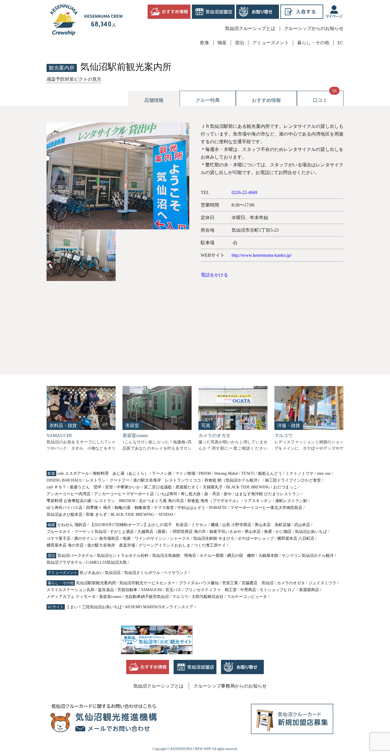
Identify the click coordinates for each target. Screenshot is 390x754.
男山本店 (253, 531)
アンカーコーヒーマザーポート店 (124, 494)
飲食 (204, 42)
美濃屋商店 (309, 590)
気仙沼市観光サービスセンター (147, 583)
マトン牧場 (185, 473)
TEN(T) (248, 473)
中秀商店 (248, 590)
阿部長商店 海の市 (189, 531)
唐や (228, 494)
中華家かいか (128, 487)
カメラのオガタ (291, 583)
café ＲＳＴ (56, 487)
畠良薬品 (106, 590)
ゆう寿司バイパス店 (65, 508)
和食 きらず (96, 514)
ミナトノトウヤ (299, 473)
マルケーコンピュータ (247, 597)
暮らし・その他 (313, 42)
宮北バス (173, 590)
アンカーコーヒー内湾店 (69, 494)
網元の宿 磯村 (241, 555)
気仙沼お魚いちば (311, 531)
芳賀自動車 (127, 590)
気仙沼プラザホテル (65, 562)
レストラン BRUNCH (115, 501)
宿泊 (239, 42)
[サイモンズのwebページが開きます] (334, 12)
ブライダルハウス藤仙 (199, 583)
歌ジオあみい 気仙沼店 (100, 573)
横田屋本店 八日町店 (295, 538)
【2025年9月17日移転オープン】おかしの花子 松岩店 (139, 525)
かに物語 (284, 531)
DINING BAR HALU (64, 480)
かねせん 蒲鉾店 (72, 525)
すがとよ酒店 (122, 531)
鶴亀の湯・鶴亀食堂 (132, 508)
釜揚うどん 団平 (86, 487)
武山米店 (302, 525)
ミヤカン (199, 525)
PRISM (205, 473)
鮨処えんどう (270, 473)
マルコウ (180, 597)
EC (340, 42)
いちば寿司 (167, 494)
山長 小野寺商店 (236, 525)
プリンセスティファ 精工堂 (211, 590)
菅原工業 (230, 583)
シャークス (180, 538)
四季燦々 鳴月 (98, 508)
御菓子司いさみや (225, 531)
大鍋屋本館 (268, 555)
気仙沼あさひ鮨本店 (65, 514)
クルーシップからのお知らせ (313, 28)
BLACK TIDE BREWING (248, 487)
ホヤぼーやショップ (256, 538)
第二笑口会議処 (158, 487)
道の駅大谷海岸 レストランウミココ (167, 480)
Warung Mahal (226, 473)
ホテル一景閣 (212, 555)
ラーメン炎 (162, 473)
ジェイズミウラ (322, 583)
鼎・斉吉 (212, 494)
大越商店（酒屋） (153, 531)
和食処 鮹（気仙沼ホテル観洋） (233, 480)
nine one (324, 473)
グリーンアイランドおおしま (164, 545)
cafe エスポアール (73, 473)
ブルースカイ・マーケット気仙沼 (76, 531)
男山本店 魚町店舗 (273, 525)
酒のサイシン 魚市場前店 (96, 538)
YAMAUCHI (151, 590)
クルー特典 (208, 100)
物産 (222, 42)
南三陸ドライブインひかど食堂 (293, 480)
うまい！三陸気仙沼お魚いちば (94, 607)
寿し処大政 (191, 494)
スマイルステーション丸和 (71, 590)
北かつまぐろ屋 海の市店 (161, 501)
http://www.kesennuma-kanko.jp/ (262, 255)
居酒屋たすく (187, 487)
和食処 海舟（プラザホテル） (213, 501)
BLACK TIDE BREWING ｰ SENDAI (141, 514)
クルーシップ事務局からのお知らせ (230, 686)
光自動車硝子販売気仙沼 (147, 597)
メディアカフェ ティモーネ (71, 597)
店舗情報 (154, 100)
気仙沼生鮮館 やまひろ (213, 538)
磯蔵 (215, 525)
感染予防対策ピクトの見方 (74, 79)
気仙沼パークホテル (75, 555)
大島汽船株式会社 (208, 597)
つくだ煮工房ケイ (210, 545)
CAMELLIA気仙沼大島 (106, 562)
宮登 (109, 487)
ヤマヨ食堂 (164, 508)
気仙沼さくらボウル (142, 573)
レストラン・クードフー (108, 480)
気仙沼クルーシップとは (250, 28)
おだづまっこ (285, 487)
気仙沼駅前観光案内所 (96, 583)
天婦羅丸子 (213, 487)
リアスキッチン (258, 501)
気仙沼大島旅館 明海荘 (174, 555)
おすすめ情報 (266, 100)
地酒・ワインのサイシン (144, 538)
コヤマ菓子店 (59, 538)
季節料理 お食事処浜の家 (69, 501)
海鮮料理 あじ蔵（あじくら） (120, 473)
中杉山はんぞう (191, 508)
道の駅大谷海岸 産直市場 (111, 545)
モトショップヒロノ (277, 590)
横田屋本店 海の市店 (65, 545)
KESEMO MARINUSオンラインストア (159, 607)
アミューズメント (270, 42)
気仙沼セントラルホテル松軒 (123, 555)
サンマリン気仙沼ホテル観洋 (308, 555)
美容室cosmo (110, 597)
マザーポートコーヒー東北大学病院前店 (266, 508)
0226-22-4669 (244, 192)
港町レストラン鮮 (291, 501)
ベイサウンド (176, 573)
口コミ (320, 100)
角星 (268, 531)
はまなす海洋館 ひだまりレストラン (267, 494)
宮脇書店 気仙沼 (258, 583)
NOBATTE (218, 508)
